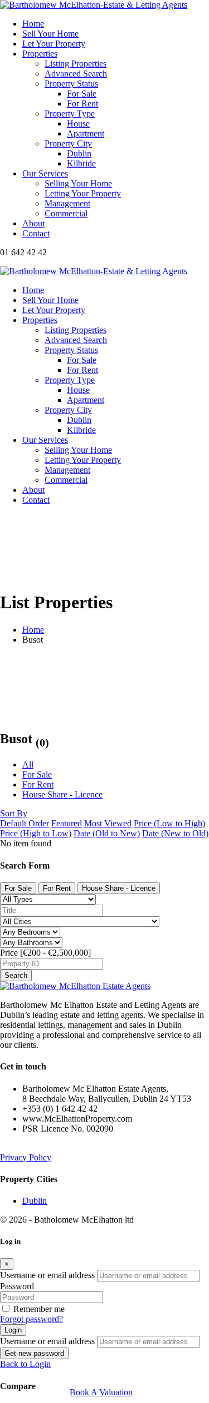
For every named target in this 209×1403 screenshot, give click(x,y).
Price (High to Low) (35, 833)
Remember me (39, 1309)
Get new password (34, 1353)
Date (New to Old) (175, 833)
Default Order (24, 823)
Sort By (13, 813)
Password (17, 1286)
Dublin (34, 1200)
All (27, 764)
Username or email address (47, 1275)
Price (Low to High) (169, 823)
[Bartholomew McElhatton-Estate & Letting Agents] (93, 4)
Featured (66, 823)
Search (15, 975)
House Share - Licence (62, 794)
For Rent (38, 784)
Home (33, 629)
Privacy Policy (25, 1157)
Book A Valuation (101, 1392)
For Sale (37, 774)
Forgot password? (31, 1319)
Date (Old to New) (107, 833)
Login (13, 1330)
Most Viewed (108, 823)
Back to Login (25, 1364)
